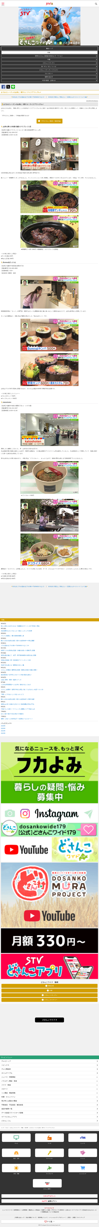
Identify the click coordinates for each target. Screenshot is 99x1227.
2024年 (3, 731)
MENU (3, 4)
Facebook (3, 87)
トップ (2, 1127)
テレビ (6, 1127)
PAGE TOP (95, 1214)
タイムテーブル (6, 1073)
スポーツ (4, 1089)
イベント (82, 1158)
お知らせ (68, 1210)
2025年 (3, 728)
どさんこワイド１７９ (15, 1127)
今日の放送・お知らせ (49, 80)
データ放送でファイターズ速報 (12, 1113)
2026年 (3, 726)
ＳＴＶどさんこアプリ (9, 1117)
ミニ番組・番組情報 (8, 1093)
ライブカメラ (49, 1173)
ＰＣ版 (49, 1221)
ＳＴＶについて (49, 1208)
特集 (48, 52)
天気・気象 (16, 1173)
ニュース (82, 1143)
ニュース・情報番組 (8, 1077)
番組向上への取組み (34, 1210)
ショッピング (82, 1173)
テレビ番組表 (6, 1069)
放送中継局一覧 (6, 1109)
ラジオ (49, 1143)
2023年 (3, 733)
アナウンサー (49, 1158)
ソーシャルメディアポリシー (57, 1217)
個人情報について (31, 1217)
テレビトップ (6, 1061)
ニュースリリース (7, 1210)
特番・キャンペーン (8, 1097)
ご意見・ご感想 (71, 1217)
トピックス (5, 1065)
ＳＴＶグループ (76, 1210)
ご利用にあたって (19, 1217)
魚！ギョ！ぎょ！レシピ (48, 66)
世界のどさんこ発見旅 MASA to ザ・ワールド (49, 56)
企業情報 (24, 1210)
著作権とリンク (42, 1217)
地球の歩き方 (49, 77)
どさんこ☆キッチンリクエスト (48, 70)
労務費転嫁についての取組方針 (50, 1212)
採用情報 (16, 1210)
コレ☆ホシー (49, 73)
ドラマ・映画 (6, 1085)
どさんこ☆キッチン (49, 63)
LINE (13, 87)
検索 (96, 4)
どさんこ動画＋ (47, 1189)
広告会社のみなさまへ (88, 1210)
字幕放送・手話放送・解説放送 (12, 1105)
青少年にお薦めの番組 (9, 1101)
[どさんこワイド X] (49, 1022)
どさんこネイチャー (50, 1000)
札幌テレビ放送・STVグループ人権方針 (52, 1210)
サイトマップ (81, 1217)
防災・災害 (16, 1158)
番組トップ (49, 48)
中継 (48, 59)
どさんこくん (6, 1121)
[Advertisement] (49, 602)
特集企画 (51, 986)
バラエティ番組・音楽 (9, 1081)
